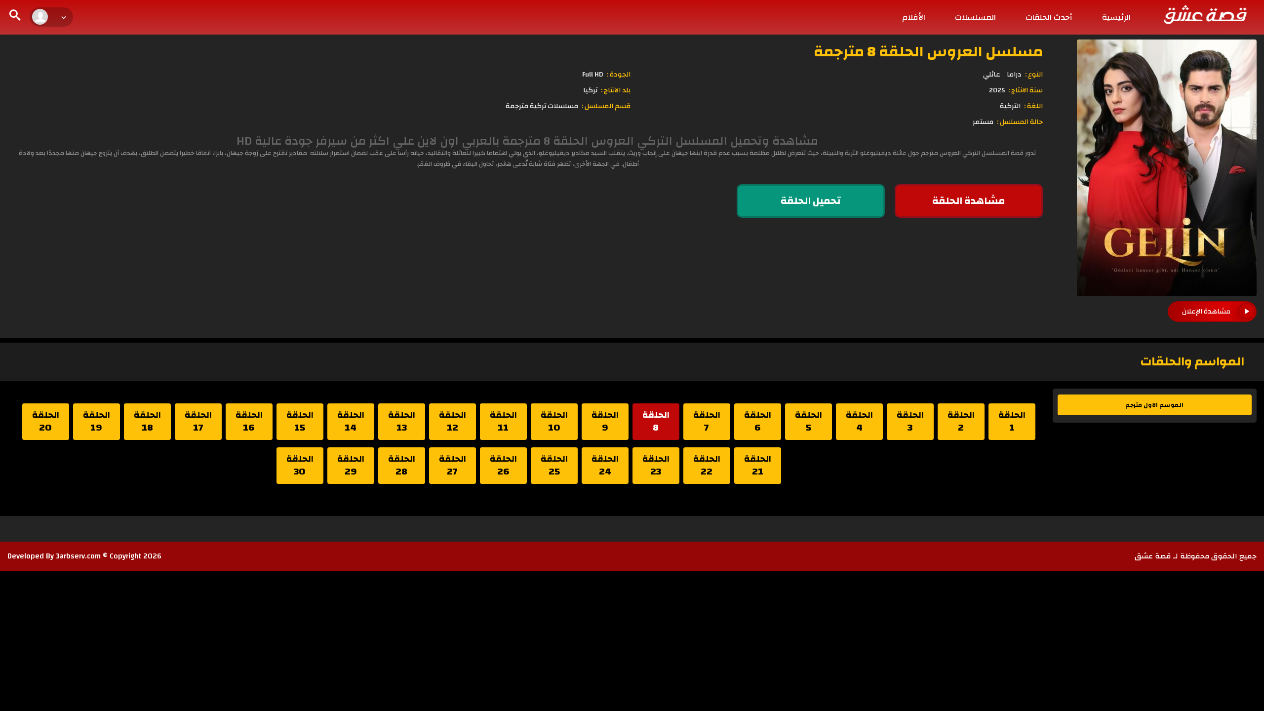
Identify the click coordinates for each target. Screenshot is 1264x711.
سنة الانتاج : (1025, 90)
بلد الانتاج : (616, 90)
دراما (1014, 74)
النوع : (1034, 74)
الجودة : (619, 74)
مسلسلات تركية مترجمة (542, 106)
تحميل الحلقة (811, 201)
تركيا (590, 90)
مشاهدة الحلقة (968, 201)
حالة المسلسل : (1020, 122)
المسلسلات (975, 17)
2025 (997, 90)
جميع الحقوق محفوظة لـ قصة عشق (1196, 556)
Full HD (592, 74)
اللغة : (1033, 106)
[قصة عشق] (1204, 14)
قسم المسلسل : (606, 106)
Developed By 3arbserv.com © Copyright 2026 (84, 556)
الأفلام (913, 17)
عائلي (991, 74)
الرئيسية (1116, 17)
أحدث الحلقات (1049, 17)
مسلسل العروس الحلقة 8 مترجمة (928, 51)
